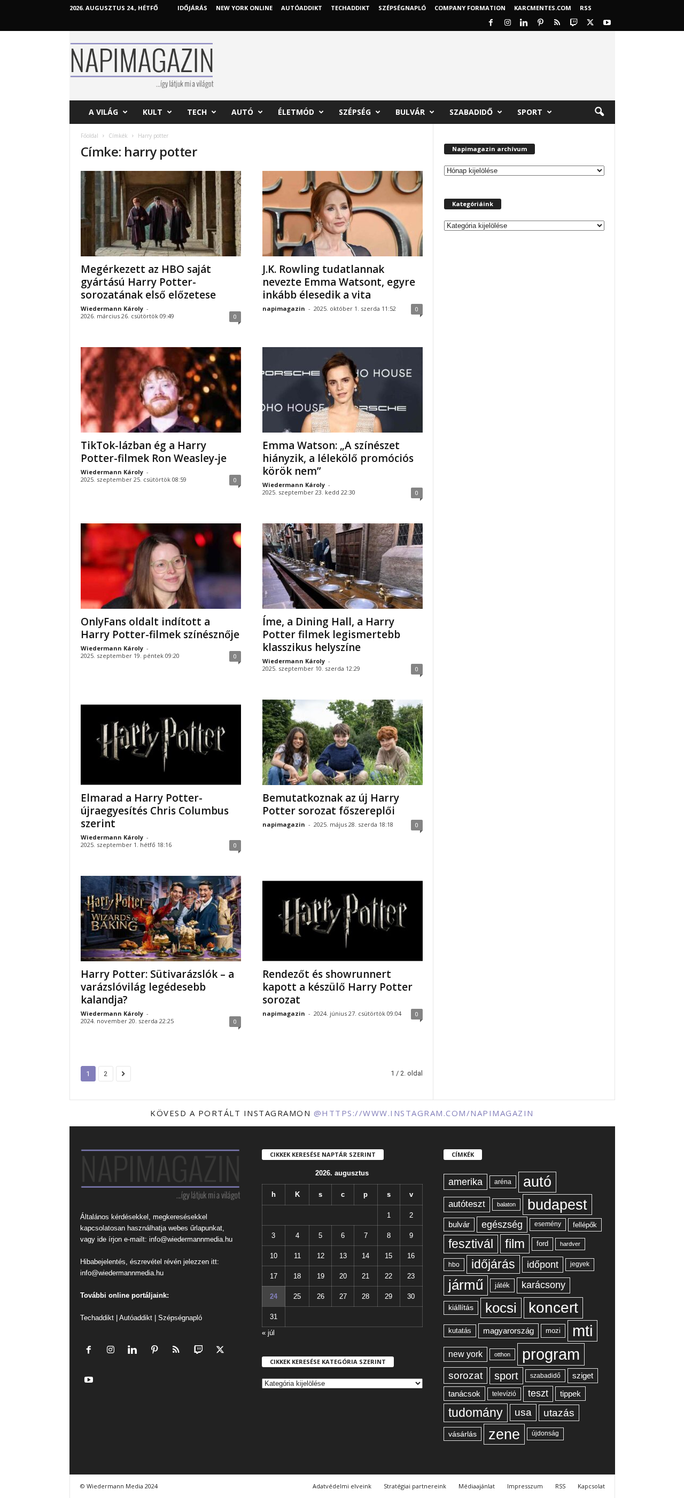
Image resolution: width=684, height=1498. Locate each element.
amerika (465, 1182)
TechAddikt (350, 8)
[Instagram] (507, 23)
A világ (103, 112)
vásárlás (462, 1434)
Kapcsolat (591, 1486)
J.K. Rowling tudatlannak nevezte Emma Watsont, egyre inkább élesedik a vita (338, 282)
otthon (502, 1354)
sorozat (465, 1375)
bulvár (459, 1224)
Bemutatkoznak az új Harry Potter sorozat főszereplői (330, 804)
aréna (502, 1181)
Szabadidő (471, 112)
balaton (506, 1204)
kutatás (459, 1331)
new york (465, 1354)
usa (523, 1412)
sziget (582, 1375)
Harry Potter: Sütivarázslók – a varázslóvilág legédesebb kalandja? (157, 987)
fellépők (585, 1225)
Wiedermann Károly (112, 308)
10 (273, 1256)
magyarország (508, 1330)
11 (297, 1256)
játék (502, 1285)
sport (506, 1376)
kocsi (501, 1308)
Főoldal (89, 135)
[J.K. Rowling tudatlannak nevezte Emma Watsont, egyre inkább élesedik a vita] (342, 213)
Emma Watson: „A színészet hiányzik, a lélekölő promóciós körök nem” (338, 458)
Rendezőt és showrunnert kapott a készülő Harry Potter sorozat (337, 987)
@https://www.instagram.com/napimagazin (424, 1113)
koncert (553, 1307)
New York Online (244, 8)
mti (582, 1330)
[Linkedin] (524, 23)
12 (320, 1256)
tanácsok (464, 1393)
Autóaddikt (135, 1318)
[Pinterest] (540, 23)
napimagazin (283, 308)
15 (388, 1256)
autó (537, 1182)
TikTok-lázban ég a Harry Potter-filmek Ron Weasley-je (154, 451)
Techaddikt (97, 1318)
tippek (570, 1393)
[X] (590, 23)
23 (411, 1276)
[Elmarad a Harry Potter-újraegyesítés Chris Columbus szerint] (161, 742)
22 (388, 1276)
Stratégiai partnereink (415, 1486)
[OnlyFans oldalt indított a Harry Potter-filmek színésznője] (161, 566)
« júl (268, 1333)
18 (297, 1276)
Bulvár (410, 112)
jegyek (579, 1264)
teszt (538, 1393)
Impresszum (525, 1486)
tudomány (475, 1412)
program (551, 1354)
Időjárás (192, 8)
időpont (542, 1264)
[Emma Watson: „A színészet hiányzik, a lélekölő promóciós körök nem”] (342, 390)
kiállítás (460, 1307)
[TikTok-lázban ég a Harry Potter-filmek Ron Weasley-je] (161, 390)
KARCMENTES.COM (542, 8)
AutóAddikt (301, 8)
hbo (454, 1264)
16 (411, 1256)
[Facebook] (491, 23)
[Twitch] (574, 23)
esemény (547, 1224)
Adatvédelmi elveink (342, 1486)
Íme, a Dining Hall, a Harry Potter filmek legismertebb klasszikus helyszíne (331, 634)
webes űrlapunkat (195, 1228)
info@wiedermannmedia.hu (190, 1239)
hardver (570, 1244)
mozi (553, 1331)
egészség (502, 1224)
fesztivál (470, 1244)
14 (365, 1256)
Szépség (355, 112)
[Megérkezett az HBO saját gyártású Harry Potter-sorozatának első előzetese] (161, 213)
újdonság (545, 1433)
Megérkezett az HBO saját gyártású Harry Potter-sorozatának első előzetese (148, 282)
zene (504, 1434)
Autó (242, 112)
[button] (599, 112)
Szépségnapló (402, 8)
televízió (504, 1393)
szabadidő (545, 1375)
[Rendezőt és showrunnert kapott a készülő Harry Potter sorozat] (342, 918)
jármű (465, 1284)
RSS (586, 8)
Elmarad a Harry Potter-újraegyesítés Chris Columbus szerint (155, 810)
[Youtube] (607, 23)
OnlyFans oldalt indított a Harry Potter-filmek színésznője (160, 628)
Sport (529, 112)
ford (542, 1244)
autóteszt (466, 1204)
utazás (558, 1412)
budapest (557, 1204)
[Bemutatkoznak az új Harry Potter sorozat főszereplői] (342, 742)
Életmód (296, 112)
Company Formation (470, 8)
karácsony (543, 1285)
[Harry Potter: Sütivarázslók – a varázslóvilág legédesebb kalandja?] (161, 918)
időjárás (493, 1264)
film (515, 1243)
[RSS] (557, 23)
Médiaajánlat (476, 1486)
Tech (197, 112)
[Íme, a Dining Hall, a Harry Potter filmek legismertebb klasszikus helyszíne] (342, 566)
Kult (152, 112)
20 (343, 1276)
